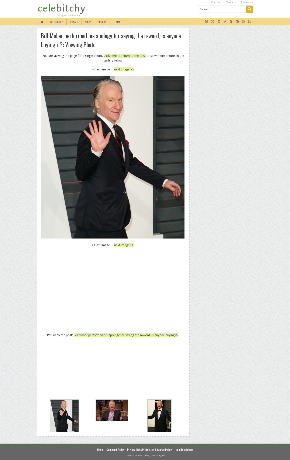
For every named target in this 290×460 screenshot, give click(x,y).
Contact (216, 2)
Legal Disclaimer (184, 449)
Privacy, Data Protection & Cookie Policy (149, 449)
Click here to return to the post (125, 56)
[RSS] (249, 22)
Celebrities (56, 22)
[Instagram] (218, 22)
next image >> (124, 69)
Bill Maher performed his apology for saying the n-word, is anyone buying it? (126, 335)
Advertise (247, 2)
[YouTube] (237, 22)
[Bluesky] (206, 22)
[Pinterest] (243, 22)
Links (118, 22)
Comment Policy (115, 449)
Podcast (103, 22)
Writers (231, 2)
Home (100, 449)
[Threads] (231, 22)
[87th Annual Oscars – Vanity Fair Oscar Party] (112, 157)
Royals (74, 22)
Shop (88, 22)
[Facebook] (225, 22)
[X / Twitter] (212, 22)
